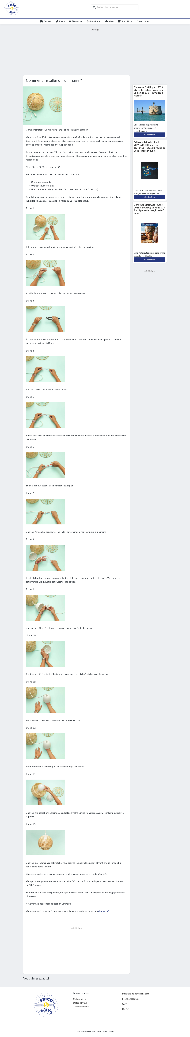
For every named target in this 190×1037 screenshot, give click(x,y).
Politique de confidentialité (135, 993)
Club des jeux (79, 999)
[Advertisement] (95, 53)
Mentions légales (130, 998)
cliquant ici (103, 911)
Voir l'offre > (149, 134)
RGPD (125, 1008)
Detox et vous (80, 1002)
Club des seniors (81, 1006)
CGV (124, 1003)
